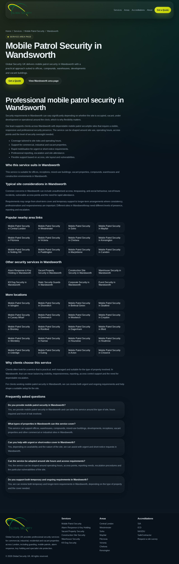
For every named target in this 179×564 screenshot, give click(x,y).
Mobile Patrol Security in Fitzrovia (19, 239)
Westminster (105, 527)
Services (118, 10)
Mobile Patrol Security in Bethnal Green (79, 304)
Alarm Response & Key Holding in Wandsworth (19, 271)
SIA (139, 523)
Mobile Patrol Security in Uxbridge (19, 351)
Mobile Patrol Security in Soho (79, 227)
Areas (126, 10)
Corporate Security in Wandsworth (78, 283)
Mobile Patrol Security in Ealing (49, 351)
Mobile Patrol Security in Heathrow (109, 339)
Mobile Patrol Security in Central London (19, 227)
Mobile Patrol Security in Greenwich (49, 316)
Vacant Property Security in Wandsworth (50, 271)
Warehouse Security (71, 539)
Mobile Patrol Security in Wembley (19, 339)
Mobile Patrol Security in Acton (79, 351)
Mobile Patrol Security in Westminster (49, 227)
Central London (106, 523)
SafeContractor (144, 535)
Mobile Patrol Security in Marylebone (79, 250)
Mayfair (103, 535)
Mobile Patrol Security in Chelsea (79, 239)
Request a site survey (148, 539)
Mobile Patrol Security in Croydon (109, 316)
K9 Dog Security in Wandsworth (17, 283)
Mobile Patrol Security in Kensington (109, 239)
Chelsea (103, 546)
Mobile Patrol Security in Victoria (49, 239)
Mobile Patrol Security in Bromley (19, 327)
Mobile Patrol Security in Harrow (49, 339)
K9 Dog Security (69, 543)
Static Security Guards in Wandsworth (49, 283)
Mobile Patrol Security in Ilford (109, 327)
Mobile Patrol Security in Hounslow (79, 339)
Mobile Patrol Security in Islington (19, 304)
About (149, 10)
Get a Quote (163, 10)
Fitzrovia (103, 539)
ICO (139, 527)
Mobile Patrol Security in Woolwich (79, 316)
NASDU (141, 531)
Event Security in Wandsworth (107, 283)
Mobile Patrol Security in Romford (49, 327)
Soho (102, 531)
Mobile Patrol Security (34, 31)
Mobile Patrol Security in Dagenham (79, 327)
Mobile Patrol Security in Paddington (49, 250)
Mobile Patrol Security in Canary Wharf (19, 316)
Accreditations (138, 10)
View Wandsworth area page (44, 81)
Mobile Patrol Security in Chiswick (109, 351)
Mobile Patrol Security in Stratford (109, 304)
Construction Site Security (73, 535)
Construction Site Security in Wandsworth (80, 271)
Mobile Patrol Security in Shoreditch (49, 304)
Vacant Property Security (73, 531)
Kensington (105, 550)
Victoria (103, 543)
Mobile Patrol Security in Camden (109, 250)
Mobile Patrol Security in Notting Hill (19, 250)
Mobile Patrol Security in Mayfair (109, 227)
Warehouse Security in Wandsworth (110, 271)
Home (8, 31)
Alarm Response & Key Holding (76, 527)
